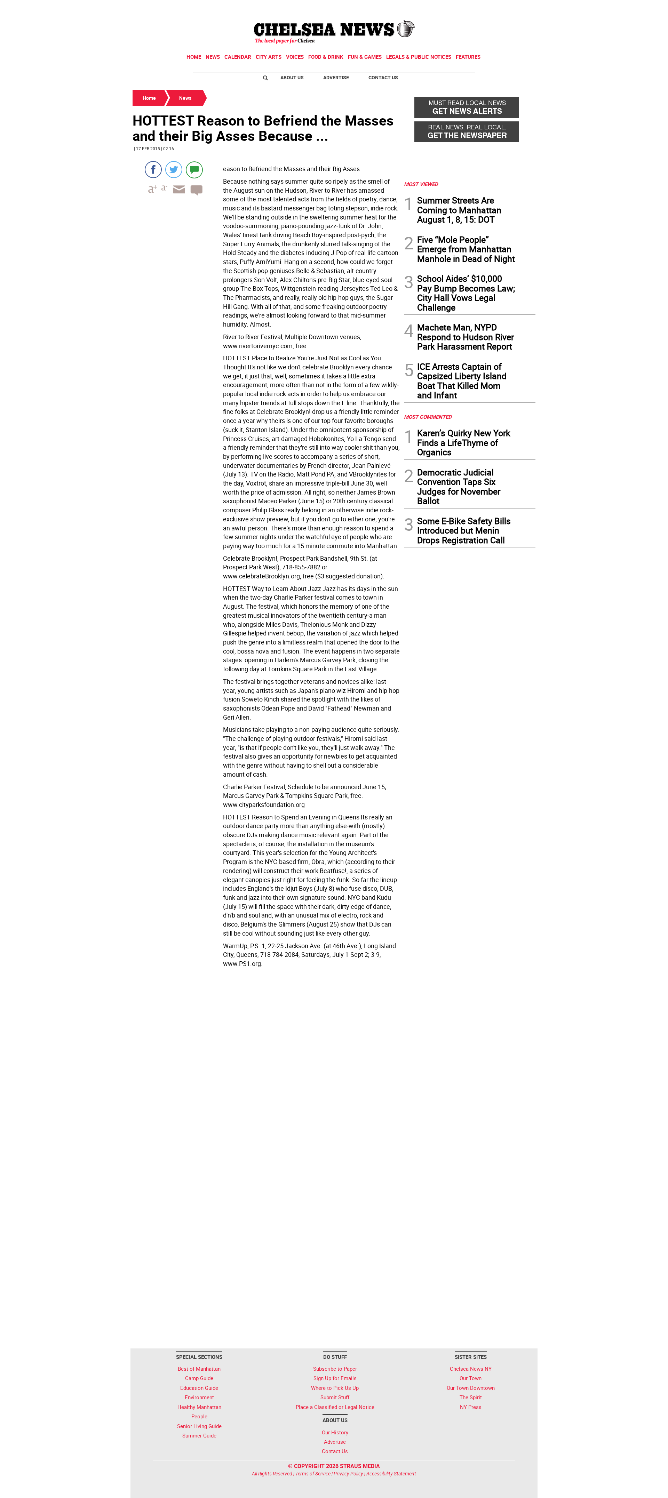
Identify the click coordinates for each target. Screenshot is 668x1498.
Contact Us (383, 77)
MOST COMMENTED (428, 416)
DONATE (518, 8)
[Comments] (194, 169)
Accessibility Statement (391, 1473)
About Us (292, 77)
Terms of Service (313, 1473)
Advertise (336, 77)
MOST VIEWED (421, 184)
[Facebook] (153, 169)
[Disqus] (266, 1066)
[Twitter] (173, 169)
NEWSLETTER (479, 8)
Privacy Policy (348, 1473)
